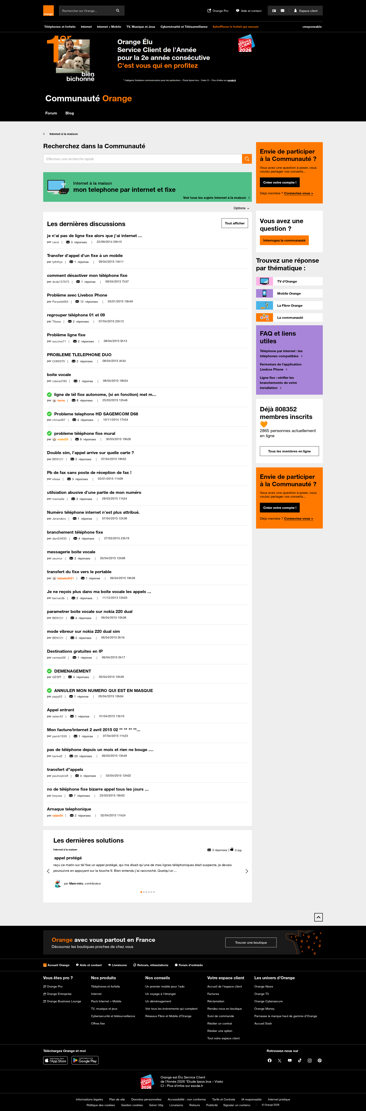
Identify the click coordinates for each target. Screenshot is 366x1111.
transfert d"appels (65, 769)
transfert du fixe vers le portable (79, 571)
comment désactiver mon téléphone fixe (87, 275)
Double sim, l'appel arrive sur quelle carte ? (90, 452)
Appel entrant (60, 709)
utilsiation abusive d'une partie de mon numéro (94, 492)
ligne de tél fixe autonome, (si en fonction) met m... (105, 394)
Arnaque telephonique (69, 809)
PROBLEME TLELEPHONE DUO (79, 354)
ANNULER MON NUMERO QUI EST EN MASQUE (103, 690)
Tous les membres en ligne (289, 451)
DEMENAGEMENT (72, 671)
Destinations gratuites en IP (75, 651)
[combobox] (142, 159)
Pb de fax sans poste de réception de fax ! (89, 472)
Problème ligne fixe (66, 334)
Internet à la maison (64, 134)
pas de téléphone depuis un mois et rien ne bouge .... (100, 749)
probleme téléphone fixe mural (84, 433)
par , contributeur (82, 883)
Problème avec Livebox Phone (77, 295)
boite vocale (59, 374)
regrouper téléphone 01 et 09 (76, 314)
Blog (69, 113)
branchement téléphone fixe (75, 532)
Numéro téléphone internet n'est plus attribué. (93, 512)
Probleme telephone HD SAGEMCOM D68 (96, 413)
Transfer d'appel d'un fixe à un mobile (85, 255)
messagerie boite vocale (71, 551)
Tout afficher (235, 223)
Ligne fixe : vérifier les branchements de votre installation (278, 382)
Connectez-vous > (298, 193)
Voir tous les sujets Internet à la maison (214, 197)
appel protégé (68, 857)
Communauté (88, 98)
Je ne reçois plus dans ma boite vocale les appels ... (99, 591)
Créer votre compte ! (279, 182)
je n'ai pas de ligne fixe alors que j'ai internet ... (94, 235)
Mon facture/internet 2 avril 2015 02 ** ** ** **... (93, 729)
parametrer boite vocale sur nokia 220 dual (89, 611)
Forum (51, 113)
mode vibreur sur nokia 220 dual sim (83, 631)
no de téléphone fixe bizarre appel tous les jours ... (98, 789)
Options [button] (239, 208)
